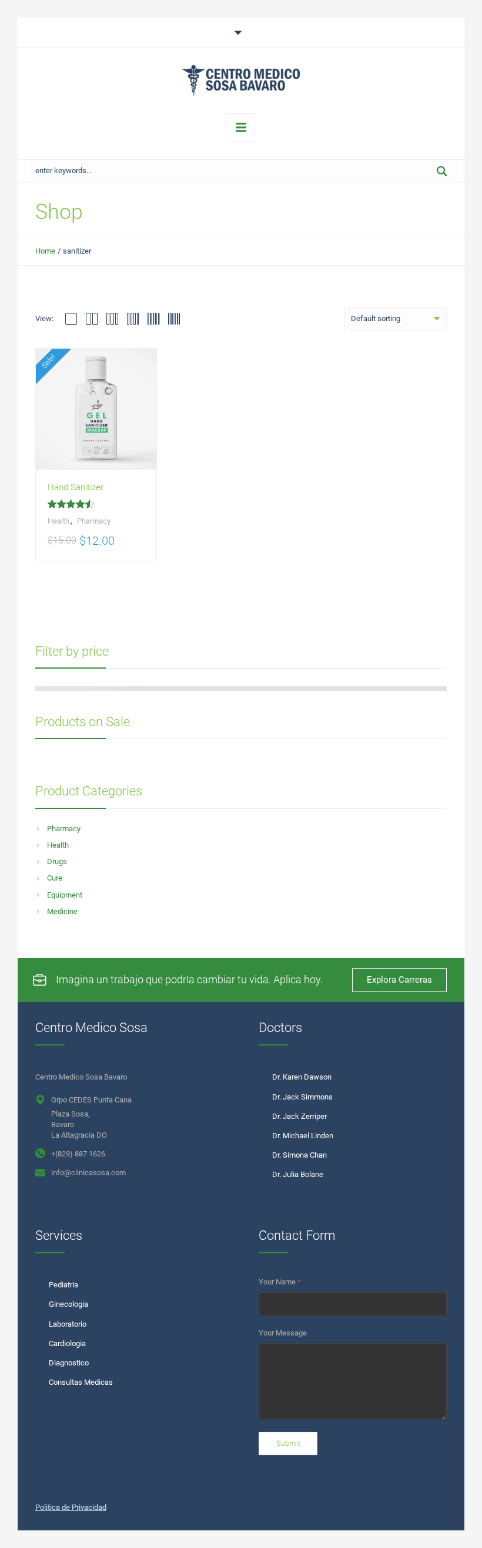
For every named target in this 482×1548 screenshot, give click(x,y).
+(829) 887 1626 (78, 1153)
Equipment (64, 895)
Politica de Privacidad (70, 1507)
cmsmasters (217, 1507)
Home (45, 251)
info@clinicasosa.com (88, 1172)
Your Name (280, 1281)
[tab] (241, 32)
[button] (448, 1526)
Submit (288, 1443)
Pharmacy (64, 828)
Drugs (57, 861)
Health (58, 845)
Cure (54, 878)
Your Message (283, 1332)
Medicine (62, 911)
